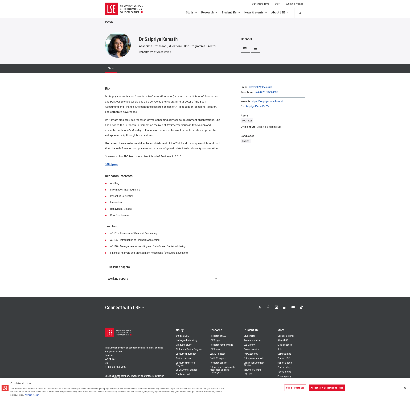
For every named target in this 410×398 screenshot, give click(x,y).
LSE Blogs (215, 340)
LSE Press (215, 349)
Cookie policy (284, 367)
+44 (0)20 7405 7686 (115, 367)
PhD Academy (251, 353)
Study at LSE (182, 336)
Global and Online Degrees (189, 349)
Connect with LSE (123, 307)
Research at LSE (218, 336)
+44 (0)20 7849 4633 (266, 92)
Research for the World (221, 345)
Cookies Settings (286, 336)
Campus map (284, 353)
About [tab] (111, 68)
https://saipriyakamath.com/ (267, 101)
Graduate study (184, 345)
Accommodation (252, 340)
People (109, 21)
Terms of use (284, 371)
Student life (229, 12)
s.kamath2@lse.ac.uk (260, 87)
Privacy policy (284, 376)
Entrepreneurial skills (254, 358)
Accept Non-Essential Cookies (327, 388)
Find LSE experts (218, 358)
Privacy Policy (32, 395)
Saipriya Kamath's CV (257, 106)
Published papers (119, 267)
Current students (260, 4)
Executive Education (186, 353)
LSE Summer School (186, 370)
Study (189, 12)
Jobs (280, 349)
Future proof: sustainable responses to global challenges (222, 370)
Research (207, 12)
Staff (277, 4)
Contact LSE (284, 358)
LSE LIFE (248, 374)
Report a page (285, 362)
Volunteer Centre (252, 370)
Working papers (118, 278)
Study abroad (183, 374)
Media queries (285, 345)
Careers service (251, 349)
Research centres (219, 362)
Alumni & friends (294, 4)
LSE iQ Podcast (217, 353)
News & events (253, 12)
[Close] (404, 387)
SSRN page (111, 164)
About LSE (278, 12)
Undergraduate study (186, 340)
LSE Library (249, 345)
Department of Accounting (155, 52)
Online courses (183, 358)
